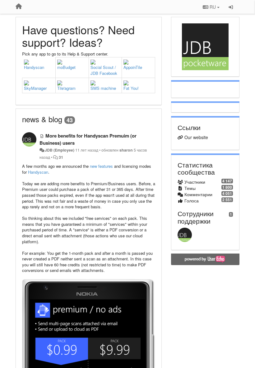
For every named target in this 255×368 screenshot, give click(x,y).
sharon (126, 150)
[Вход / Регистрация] (230, 7)
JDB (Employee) (59, 150)
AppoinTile (132, 67)
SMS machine (103, 88)
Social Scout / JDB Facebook (103, 70)
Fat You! (131, 88)
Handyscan (34, 67)
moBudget (66, 67)
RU (212, 7)
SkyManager (35, 88)
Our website (196, 137)
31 (61, 157)
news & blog (42, 119)
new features (101, 166)
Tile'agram (66, 88)
